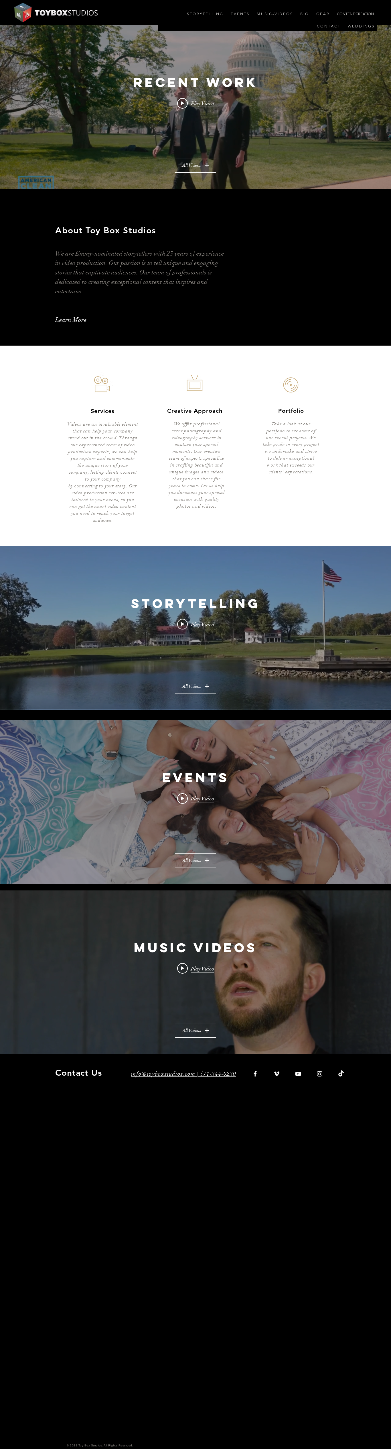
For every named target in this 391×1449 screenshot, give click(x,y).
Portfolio (291, 410)
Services (102, 411)
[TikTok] (341, 1073)
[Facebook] (255, 1073)
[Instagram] (319, 1073)
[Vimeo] (276, 1073)
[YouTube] (298, 1073)
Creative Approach (194, 410)
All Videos (191, 165)
